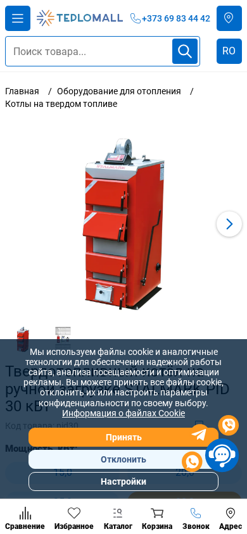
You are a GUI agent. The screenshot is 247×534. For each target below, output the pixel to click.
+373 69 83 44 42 (176, 18)
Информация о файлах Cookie (123, 413)
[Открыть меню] (17, 18)
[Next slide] (229, 224)
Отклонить (123, 459)
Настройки (123, 481)
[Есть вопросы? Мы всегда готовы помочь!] (210, 445)
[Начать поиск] (185, 51)
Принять (124, 437)
